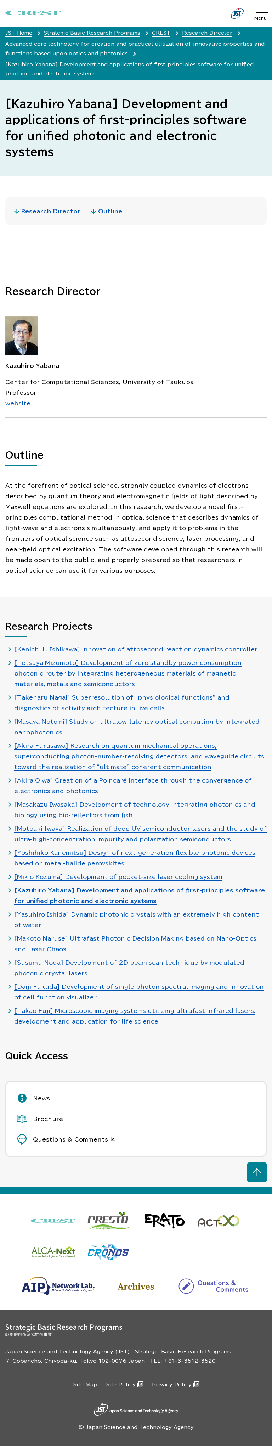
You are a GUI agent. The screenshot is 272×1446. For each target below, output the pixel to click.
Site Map (85, 1384)
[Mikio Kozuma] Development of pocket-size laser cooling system (118, 877)
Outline (110, 211)
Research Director (207, 32)
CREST (161, 32)
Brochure (48, 1119)
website (17, 403)
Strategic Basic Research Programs (92, 32)
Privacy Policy (172, 1384)
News (41, 1098)
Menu (260, 18)
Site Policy (121, 1384)
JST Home (18, 32)
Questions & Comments (70, 1139)
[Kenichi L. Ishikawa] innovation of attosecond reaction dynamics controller (135, 649)
